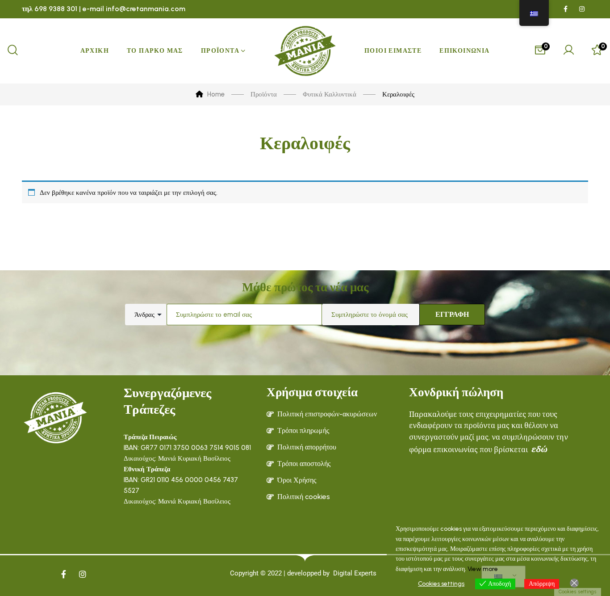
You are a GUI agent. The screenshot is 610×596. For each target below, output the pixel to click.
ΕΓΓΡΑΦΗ (452, 314)
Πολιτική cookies (303, 496)
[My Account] (568, 51)
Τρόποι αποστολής (303, 463)
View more (483, 569)
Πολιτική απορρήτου (306, 447)
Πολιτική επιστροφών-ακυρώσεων (327, 414)
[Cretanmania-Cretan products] (305, 51)
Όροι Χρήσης (296, 480)
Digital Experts (354, 573)
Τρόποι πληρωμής (303, 430)
